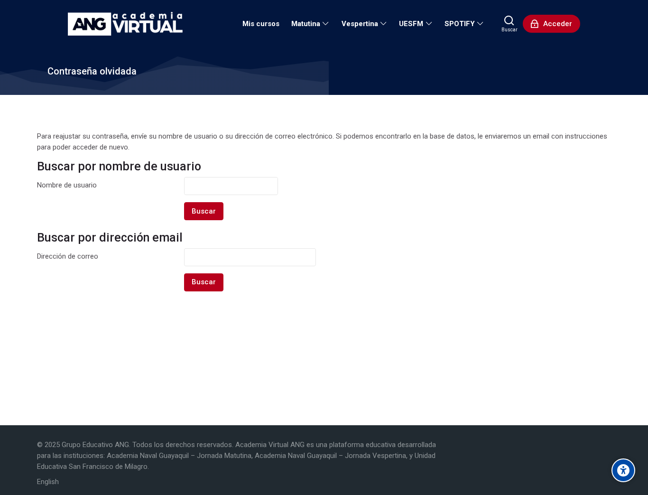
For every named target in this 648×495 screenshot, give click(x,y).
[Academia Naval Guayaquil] (125, 24)
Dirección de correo (67, 256)
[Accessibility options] (623, 470)
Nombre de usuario (67, 185)
